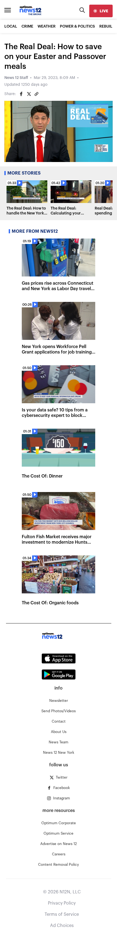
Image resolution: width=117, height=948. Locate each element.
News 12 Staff (16, 78)
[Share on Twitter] (29, 94)
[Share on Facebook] (21, 94)
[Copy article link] (36, 94)
